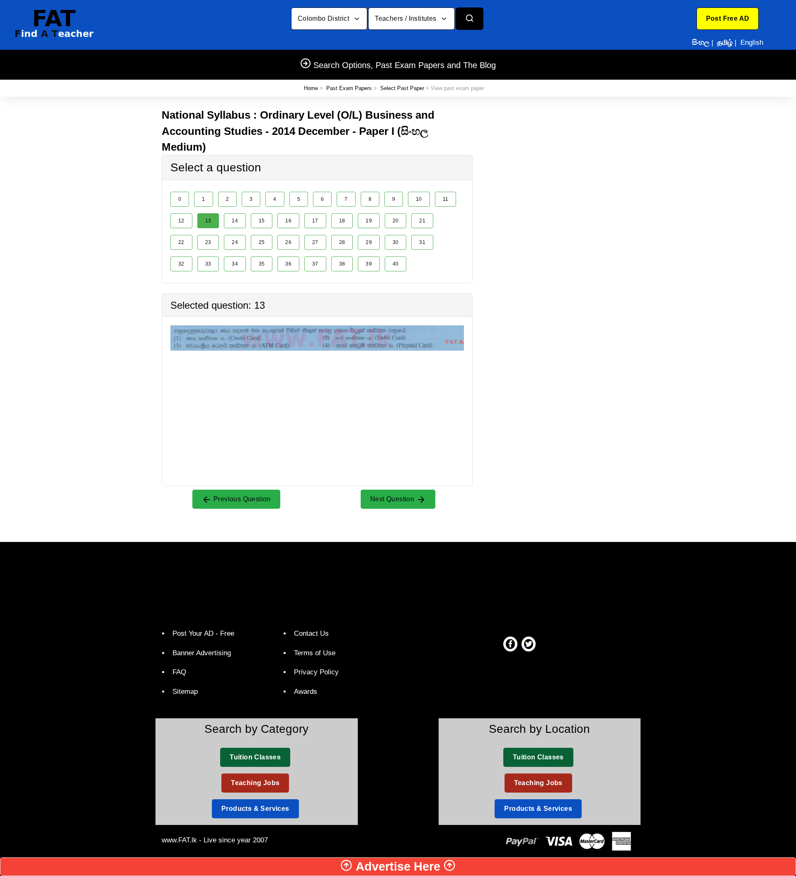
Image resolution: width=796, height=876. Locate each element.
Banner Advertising (201, 653)
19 (369, 221)
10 (419, 199)
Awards (305, 691)
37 (315, 264)
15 (262, 221)
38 (342, 264)
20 (396, 221)
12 (181, 221)
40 (396, 264)
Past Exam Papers (349, 88)
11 (446, 199)
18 (342, 221)
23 (208, 242)
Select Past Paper (402, 88)
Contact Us (311, 633)
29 (369, 242)
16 (288, 221)
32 (181, 264)
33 (208, 264)
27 (315, 242)
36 (288, 264)
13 (208, 221)
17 (315, 221)
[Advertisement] (317, 409)
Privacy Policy (316, 672)
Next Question (393, 499)
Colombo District (324, 18)
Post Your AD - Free (203, 633)
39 (369, 264)
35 (262, 264)
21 (422, 221)
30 (396, 242)
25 (262, 242)
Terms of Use (314, 653)
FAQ (179, 672)
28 (342, 242)
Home (311, 88)
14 (235, 221)
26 (288, 242)
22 (181, 242)
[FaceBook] (510, 643)
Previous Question (241, 499)
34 (235, 264)
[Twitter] (528, 643)
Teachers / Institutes (406, 18)
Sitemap (185, 691)
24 (235, 242)
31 (422, 242)
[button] (727, 18)
